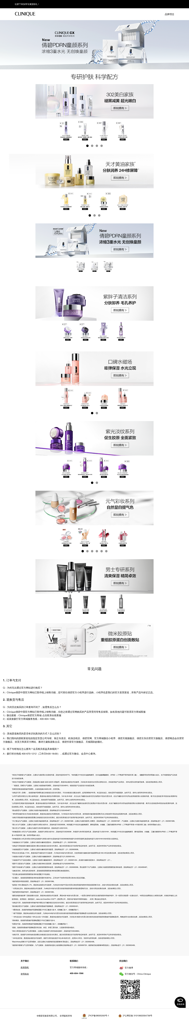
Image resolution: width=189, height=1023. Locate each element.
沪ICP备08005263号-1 (98, 1015)
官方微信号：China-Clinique (138, 974)
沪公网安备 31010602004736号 (137, 1015)
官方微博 (129, 968)
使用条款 (25, 974)
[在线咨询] (180, 1002)
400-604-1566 (76, 973)
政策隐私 (25, 967)
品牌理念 (169, 14)
